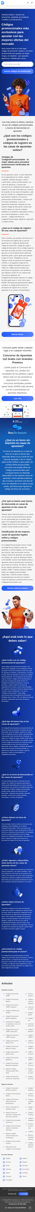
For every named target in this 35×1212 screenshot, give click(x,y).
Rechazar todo (12, 1194)
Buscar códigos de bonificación (17, 71)
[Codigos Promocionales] (2, 2)
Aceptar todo (23, 1194)
